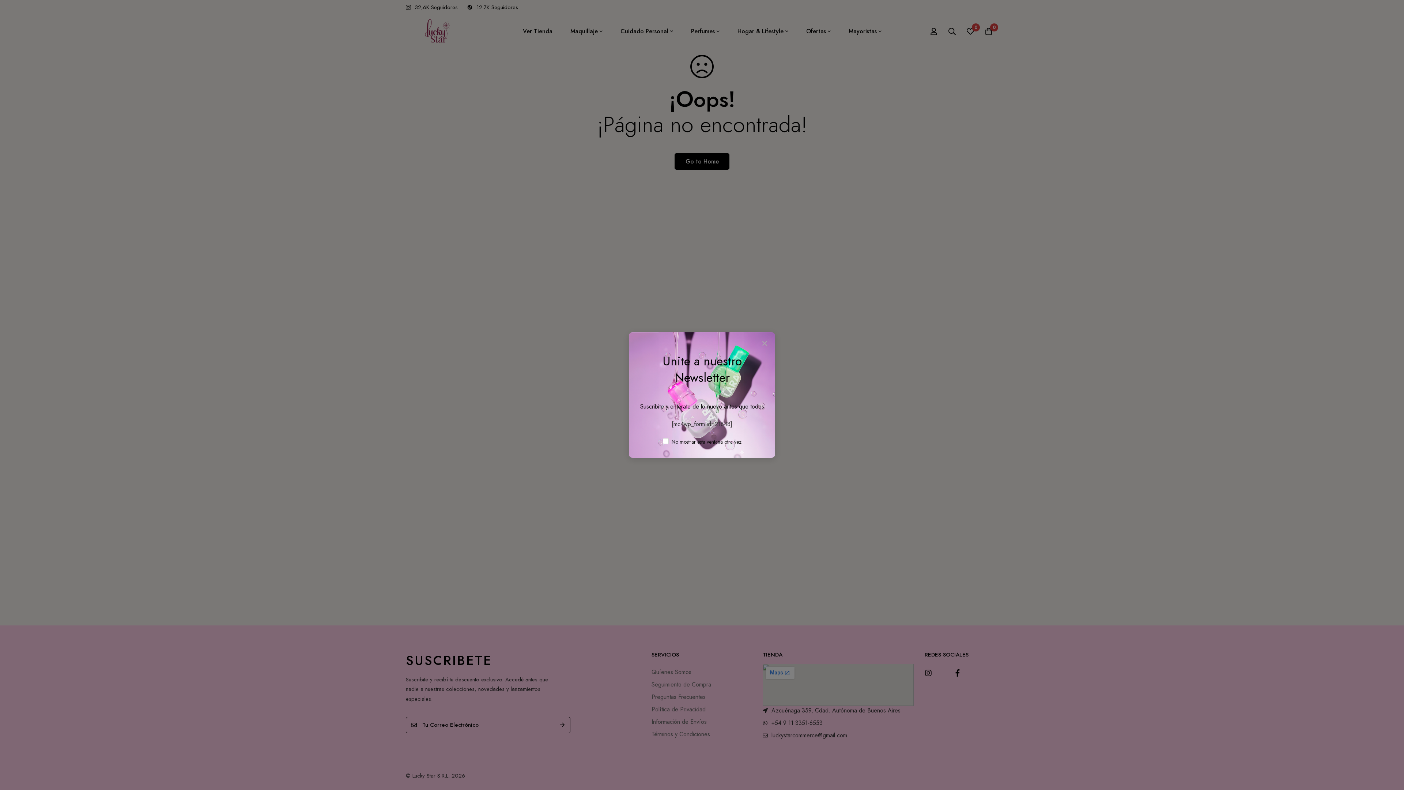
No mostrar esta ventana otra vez (705, 441)
